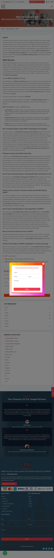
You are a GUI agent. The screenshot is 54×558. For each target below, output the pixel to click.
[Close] (43, 263)
